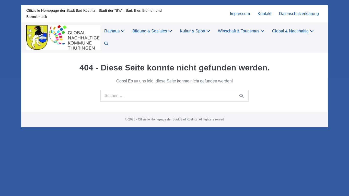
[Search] (241, 95)
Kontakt (264, 13)
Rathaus (112, 31)
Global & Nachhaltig (291, 31)
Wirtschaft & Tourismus (239, 31)
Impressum (240, 13)
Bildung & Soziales (150, 31)
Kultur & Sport (193, 31)
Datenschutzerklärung (299, 13)
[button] (106, 44)
